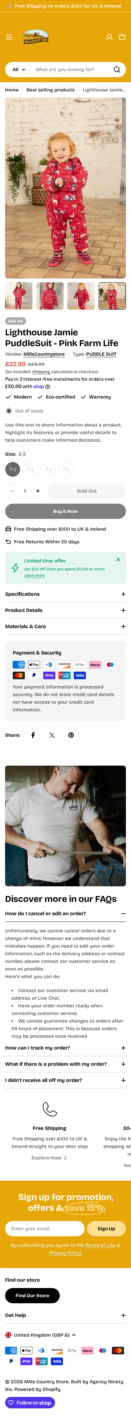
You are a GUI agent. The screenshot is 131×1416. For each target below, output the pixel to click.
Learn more (34, 575)
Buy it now (65, 511)
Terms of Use (100, 1245)
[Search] (117, 69)
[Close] (118, 560)
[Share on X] (52, 735)
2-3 (14, 471)
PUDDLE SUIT (101, 354)
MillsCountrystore (44, 354)
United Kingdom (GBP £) (41, 1335)
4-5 (50, 471)
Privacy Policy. (65, 1253)
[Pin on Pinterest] (71, 735)
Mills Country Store (46, 1382)
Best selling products (50, 90)
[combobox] (65, 69)
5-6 (68, 471)
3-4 (32, 471)
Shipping (41, 371)
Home (12, 90)
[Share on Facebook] (33, 735)
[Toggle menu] (9, 37)
